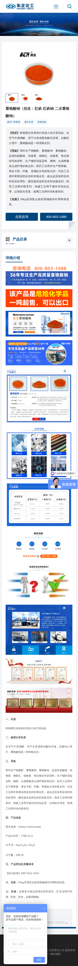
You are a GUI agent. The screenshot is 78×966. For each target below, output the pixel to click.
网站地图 (55, 954)
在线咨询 (21, 217)
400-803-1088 (56, 217)
